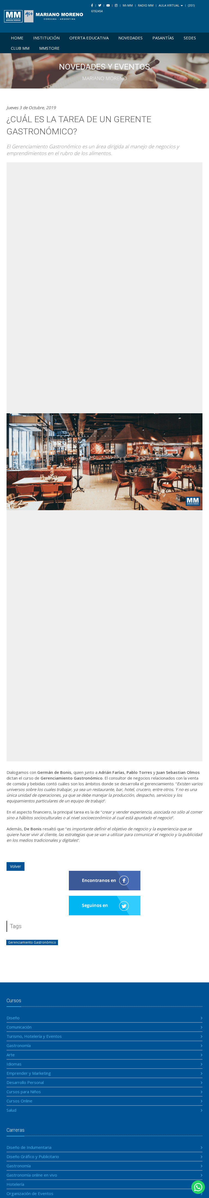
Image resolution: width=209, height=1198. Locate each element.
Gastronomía (19, 1045)
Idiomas (14, 1064)
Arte (11, 1054)
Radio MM (145, 5)
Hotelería (15, 1184)
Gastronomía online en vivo (32, 1175)
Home (17, 37)
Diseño (13, 1017)
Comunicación (19, 1027)
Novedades (130, 37)
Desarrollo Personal (25, 1082)
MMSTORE (49, 48)
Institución (46, 37)
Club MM (20, 48)
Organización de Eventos (30, 1193)
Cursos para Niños (24, 1091)
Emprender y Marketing (29, 1073)
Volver (15, 866)
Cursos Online (19, 1101)
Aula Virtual (169, 5)
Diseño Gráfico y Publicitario (33, 1156)
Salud (11, 1110)
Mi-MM (128, 5)
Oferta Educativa (89, 37)
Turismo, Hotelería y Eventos (34, 1036)
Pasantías (163, 37)
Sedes (190, 37)
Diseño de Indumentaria (29, 1147)
